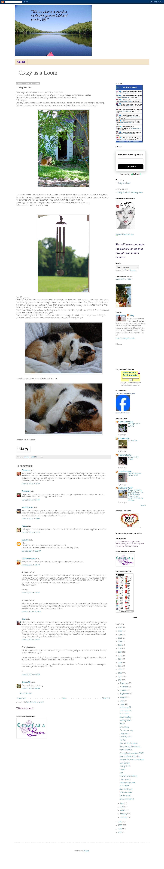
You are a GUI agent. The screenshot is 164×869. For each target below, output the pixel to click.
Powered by (125, 174)
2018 (120, 656)
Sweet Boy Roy (125, 717)
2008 (120, 829)
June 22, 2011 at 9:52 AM (31, 611)
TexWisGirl (26, 491)
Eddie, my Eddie (125, 737)
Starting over (125, 93)
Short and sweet (126, 792)
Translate (133, 270)
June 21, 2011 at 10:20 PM (31, 484)
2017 (120, 659)
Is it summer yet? (126, 111)
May (122, 803)
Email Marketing (128, 385)
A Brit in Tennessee (125, 422)
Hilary (132, 315)
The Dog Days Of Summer (134, 425)
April (122, 807)
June (122, 704)
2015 (120, 666)
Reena (24, 526)
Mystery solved (125, 720)
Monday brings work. (128, 782)
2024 (120, 634)
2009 (120, 825)
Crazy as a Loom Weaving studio (130, 192)
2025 (122, 139)
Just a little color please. (129, 743)
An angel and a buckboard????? (132, 753)
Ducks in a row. (125, 710)
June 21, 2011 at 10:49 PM (31, 532)
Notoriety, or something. (128, 776)
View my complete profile (125, 338)
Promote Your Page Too (122, 412)
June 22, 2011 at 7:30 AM (31, 593)
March (123, 810)
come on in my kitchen (133, 458)
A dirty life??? (125, 766)
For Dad (122, 740)
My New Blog (132, 440)
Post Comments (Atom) (35, 702)
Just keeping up (126, 789)
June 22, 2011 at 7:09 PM (31, 688)
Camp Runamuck (124, 471)
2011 (120, 680)
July (122, 701)
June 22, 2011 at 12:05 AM (31, 551)
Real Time (128, 141)
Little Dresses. (125, 779)
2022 (120, 641)
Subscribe (130, 167)
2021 (120, 645)
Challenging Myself (125, 488)
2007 (120, 832)
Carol (23, 619)
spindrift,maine (27, 507)
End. (121, 773)
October (123, 690)
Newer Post (21, 698)
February (123, 814)
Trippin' (122, 769)
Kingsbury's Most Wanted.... (130, 756)
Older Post (106, 698)
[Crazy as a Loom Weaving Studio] (123, 410)
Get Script (122, 141)
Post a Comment (25, 693)
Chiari (21, 61)
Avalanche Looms (124, 455)
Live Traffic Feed (129, 87)
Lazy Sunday (125, 763)
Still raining (124, 727)
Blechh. (122, 723)
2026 (120, 627)
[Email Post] (41, 457)
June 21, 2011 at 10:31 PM (31, 518)
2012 (120, 677)
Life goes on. (124, 733)
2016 (120, 662)
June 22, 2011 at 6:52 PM (31, 674)
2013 (120, 673)
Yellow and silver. (126, 750)
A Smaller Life (123, 438)
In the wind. (124, 714)
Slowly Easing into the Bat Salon (134, 474)
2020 (120, 648)
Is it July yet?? (125, 707)
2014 (120, 670)
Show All (143, 505)
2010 (120, 822)
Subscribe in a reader (124, 279)
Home (64, 698)
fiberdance (26, 470)
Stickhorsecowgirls (29, 558)
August (123, 697)
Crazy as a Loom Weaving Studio (125, 393)
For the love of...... (126, 796)
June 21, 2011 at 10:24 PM (31, 500)
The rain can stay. (126, 730)
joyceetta (25, 540)
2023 (120, 638)
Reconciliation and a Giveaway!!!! (132, 760)
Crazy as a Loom (126, 101)
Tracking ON (135, 141)
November (124, 687)
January (123, 817)
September (124, 694)
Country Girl (26, 682)
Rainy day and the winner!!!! (130, 746)
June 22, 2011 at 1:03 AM (31, 565)
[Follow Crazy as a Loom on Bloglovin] (125, 228)
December (124, 683)
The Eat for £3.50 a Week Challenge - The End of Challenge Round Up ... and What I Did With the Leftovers (135, 495)
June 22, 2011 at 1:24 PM (31, 639)
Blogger (86, 850)
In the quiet (124, 786)
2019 (120, 652)
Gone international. (127, 799)
